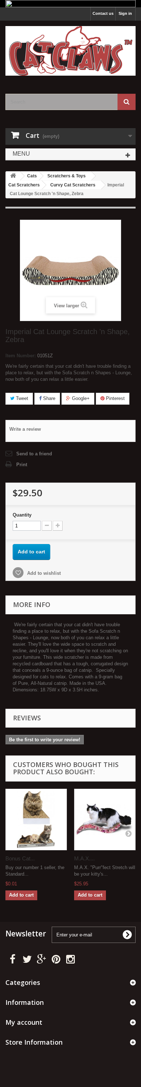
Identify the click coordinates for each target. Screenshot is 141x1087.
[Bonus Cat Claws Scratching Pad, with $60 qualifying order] (36, 819)
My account (23, 1022)
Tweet (21, 398)
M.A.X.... (84, 858)
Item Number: (20, 355)
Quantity (22, 515)
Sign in (125, 13)
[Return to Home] (13, 176)
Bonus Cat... (20, 858)
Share (48, 398)
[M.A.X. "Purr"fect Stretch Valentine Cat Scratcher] (105, 819)
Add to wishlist (43, 573)
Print (21, 464)
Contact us (103, 13)
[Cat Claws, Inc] (70, 51)
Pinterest (114, 398)
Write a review (25, 429)
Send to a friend (34, 453)
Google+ (80, 398)
